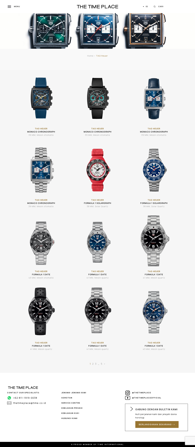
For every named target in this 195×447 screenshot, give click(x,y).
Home (90, 55)
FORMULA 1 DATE (41, 274)
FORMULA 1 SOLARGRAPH (97, 203)
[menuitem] (145, 6)
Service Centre (70, 403)
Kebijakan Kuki (70, 413)
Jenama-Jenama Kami (73, 392)
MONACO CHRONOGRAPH (41, 131)
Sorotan (66, 398)
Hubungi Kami (69, 418)
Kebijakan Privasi (72, 408)
